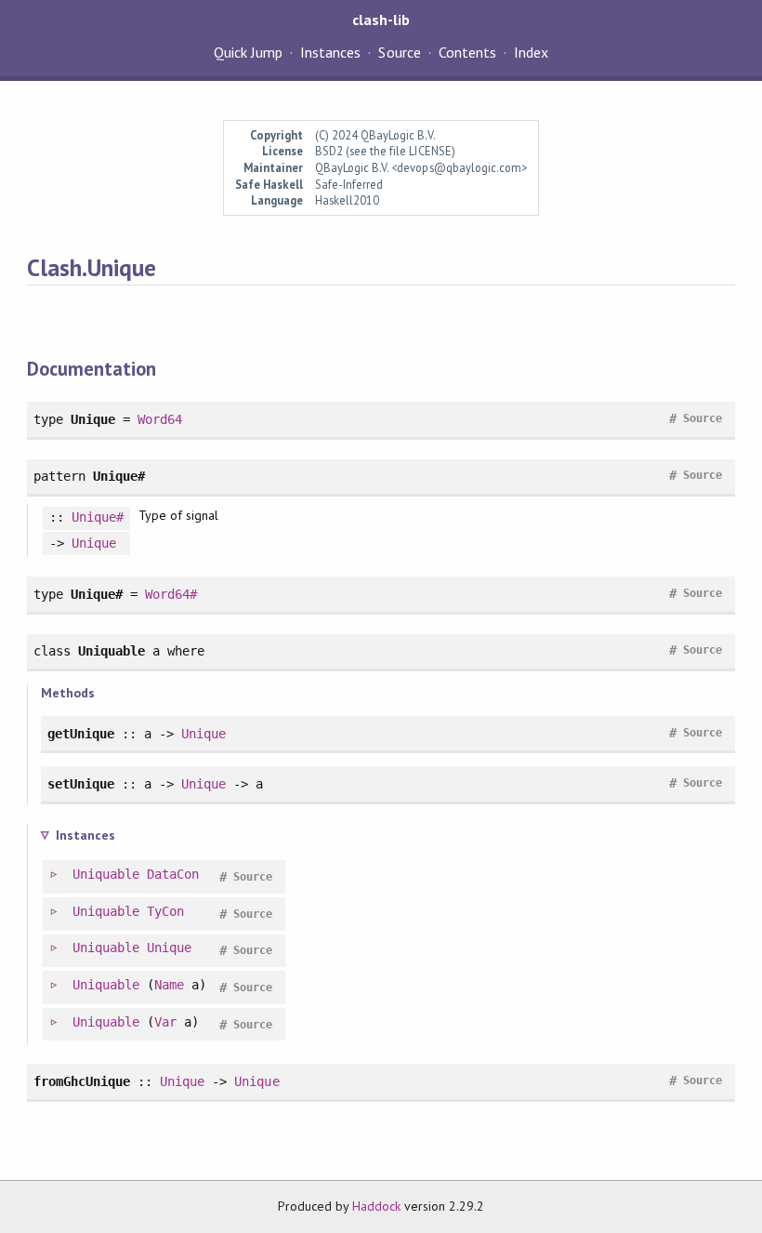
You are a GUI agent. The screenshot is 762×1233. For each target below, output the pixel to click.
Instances (330, 52)
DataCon (173, 874)
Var (165, 1021)
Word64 (160, 419)
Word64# (171, 594)
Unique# (98, 517)
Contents (467, 52)
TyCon (165, 911)
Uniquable (105, 874)
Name (169, 984)
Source (399, 52)
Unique (94, 543)
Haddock (376, 1206)
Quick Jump (248, 52)
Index (531, 52)
